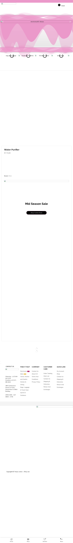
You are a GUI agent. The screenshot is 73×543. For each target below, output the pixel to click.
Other (10, 176)
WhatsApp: (8, 376)
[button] (60, 6)
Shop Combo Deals (36, 213)
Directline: (8, 380)
